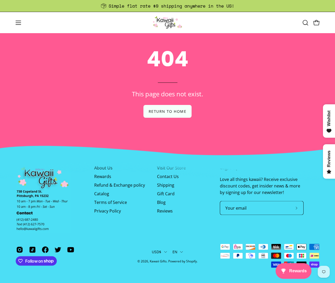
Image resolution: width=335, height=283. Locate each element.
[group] (167, 6)
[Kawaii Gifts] (167, 22)
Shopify (191, 261)
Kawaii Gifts (158, 261)
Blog (161, 202)
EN (175, 251)
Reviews (165, 211)
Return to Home (167, 111)
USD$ (156, 251)
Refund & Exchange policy (119, 185)
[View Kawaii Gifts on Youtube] (70, 249)
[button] (305, 22)
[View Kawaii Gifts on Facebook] (44, 249)
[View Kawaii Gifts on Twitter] (57, 249)
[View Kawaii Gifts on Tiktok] (32, 249)
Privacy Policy (107, 211)
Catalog (101, 194)
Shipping (165, 185)
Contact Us (168, 176)
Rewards (102, 176)
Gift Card (166, 194)
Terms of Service (110, 202)
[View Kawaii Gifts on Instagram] (19, 249)
